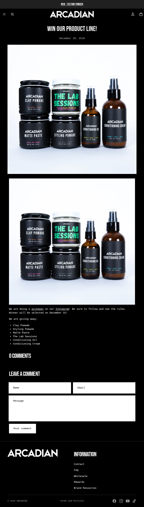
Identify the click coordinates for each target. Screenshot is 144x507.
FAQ (76, 470)
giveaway (38, 309)
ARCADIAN (22, 501)
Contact (79, 464)
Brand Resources (85, 488)
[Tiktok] (134, 501)
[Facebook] (114, 501)
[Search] (12, 14)
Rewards (79, 482)
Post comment (23, 428)
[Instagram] (121, 501)
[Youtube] (127, 501)
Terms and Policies (72, 501)
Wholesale (80, 476)
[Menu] (4, 14)
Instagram (62, 309)
